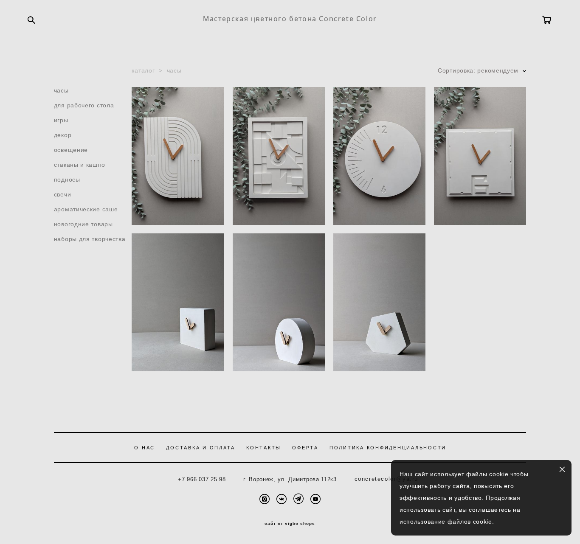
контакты (263, 447)
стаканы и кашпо (79, 164)
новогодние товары (83, 224)
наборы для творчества (90, 239)
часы (61, 90)
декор (63, 135)
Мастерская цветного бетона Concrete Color (290, 18)
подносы (67, 179)
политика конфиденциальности (387, 447)
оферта (305, 447)
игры (61, 120)
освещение (71, 149)
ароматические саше (86, 209)
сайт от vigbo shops (290, 524)
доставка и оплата (200, 447)
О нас (144, 447)
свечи (62, 194)
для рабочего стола (84, 105)
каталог (143, 70)
